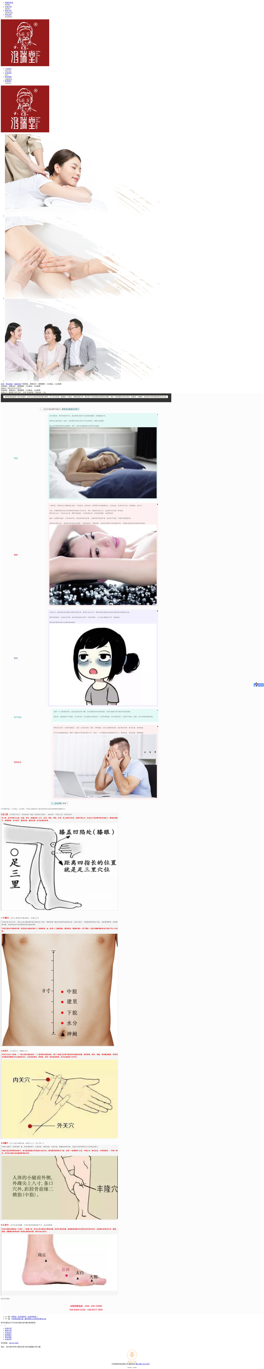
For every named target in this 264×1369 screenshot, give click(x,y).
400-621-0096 (13, 1343)
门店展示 (8, 69)
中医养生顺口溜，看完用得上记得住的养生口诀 (29, 1319)
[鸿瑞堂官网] (25, 65)
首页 (2, 384)
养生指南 (8, 77)
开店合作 (8, 15)
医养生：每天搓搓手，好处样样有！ (25, 1317)
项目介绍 (8, 11)
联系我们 (8, 81)
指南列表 (17, 384)
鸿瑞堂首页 (9, 3)
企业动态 (8, 73)
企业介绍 (8, 7)
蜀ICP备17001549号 (143, 1364)
